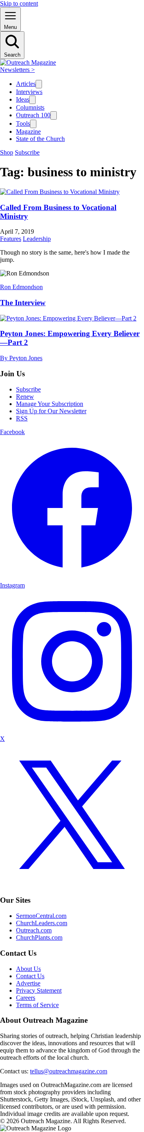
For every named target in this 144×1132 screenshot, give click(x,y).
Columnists (30, 107)
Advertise (28, 983)
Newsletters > (17, 69)
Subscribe (27, 152)
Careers (25, 997)
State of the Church (40, 138)
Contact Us (30, 976)
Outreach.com (34, 930)
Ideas (22, 99)
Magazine (28, 131)
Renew (25, 396)
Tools (23, 123)
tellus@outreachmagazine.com (68, 1071)
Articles (26, 83)
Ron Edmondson (21, 287)
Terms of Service (37, 1004)
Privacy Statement (39, 990)
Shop (6, 152)
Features (10, 238)
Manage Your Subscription (49, 403)
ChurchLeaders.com (41, 923)
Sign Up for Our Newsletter (51, 411)
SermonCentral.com (41, 915)
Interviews (29, 91)
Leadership (37, 238)
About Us (28, 968)
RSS (22, 418)
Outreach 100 (33, 115)
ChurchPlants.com (39, 937)
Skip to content (19, 3)
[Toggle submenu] (39, 84)
